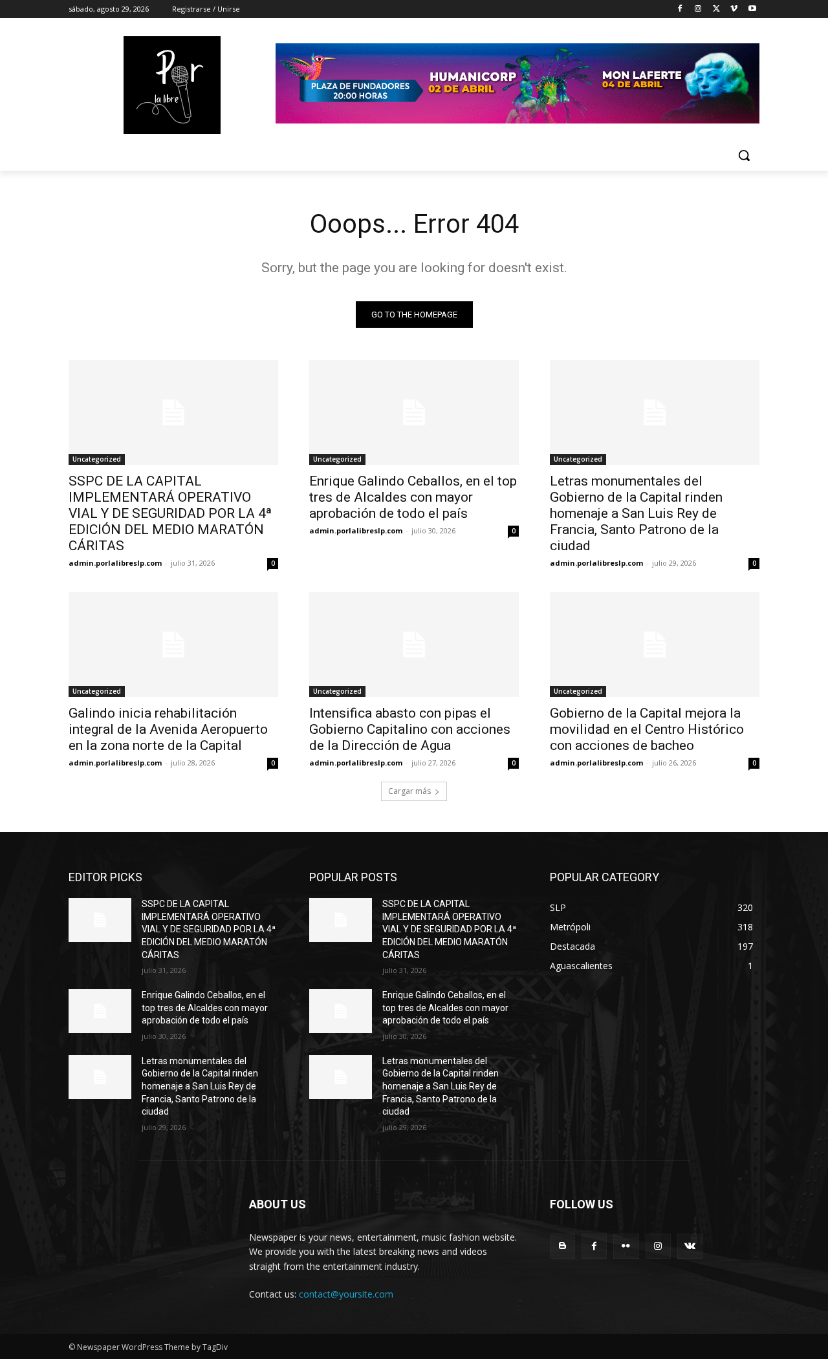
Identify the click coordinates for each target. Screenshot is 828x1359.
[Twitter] (716, 9)
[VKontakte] (690, 1246)
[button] (743, 155)
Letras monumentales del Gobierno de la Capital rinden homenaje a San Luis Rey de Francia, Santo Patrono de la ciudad (636, 513)
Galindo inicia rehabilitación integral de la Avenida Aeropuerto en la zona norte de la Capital (168, 729)
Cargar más (409, 791)
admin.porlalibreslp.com (115, 563)
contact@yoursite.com (346, 1294)
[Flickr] (625, 1246)
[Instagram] (698, 9)
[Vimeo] (733, 9)
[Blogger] (562, 1246)
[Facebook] (680, 9)
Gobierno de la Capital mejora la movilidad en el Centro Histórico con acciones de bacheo (647, 729)
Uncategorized (96, 459)
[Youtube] (752, 9)
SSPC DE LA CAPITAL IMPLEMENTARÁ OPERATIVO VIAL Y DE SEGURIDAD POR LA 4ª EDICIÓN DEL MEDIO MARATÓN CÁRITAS (170, 513)
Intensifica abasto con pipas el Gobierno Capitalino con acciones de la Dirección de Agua (409, 729)
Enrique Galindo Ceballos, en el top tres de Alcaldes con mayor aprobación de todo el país (413, 497)
